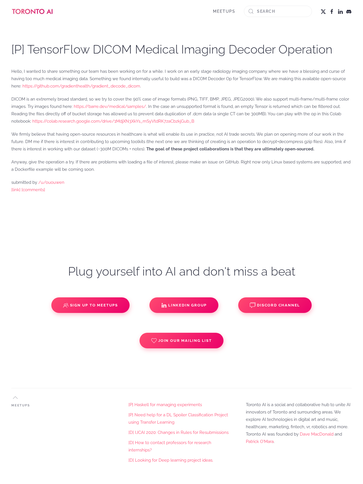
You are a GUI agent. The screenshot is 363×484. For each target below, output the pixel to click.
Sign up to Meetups (94, 305)
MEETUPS (224, 11)
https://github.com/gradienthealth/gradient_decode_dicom (81, 86)
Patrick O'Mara (260, 441)
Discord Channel (278, 305)
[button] (15, 397)
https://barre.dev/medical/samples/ (110, 106)
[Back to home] (32, 11)
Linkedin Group (187, 305)
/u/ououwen (51, 182)
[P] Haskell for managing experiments (165, 404)
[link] (15, 189)
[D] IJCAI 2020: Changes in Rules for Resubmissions (178, 432)
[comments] (33, 189)
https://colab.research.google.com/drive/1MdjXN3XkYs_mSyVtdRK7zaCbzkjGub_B (113, 121)
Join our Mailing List (185, 340)
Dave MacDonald (317, 434)
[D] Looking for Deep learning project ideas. (170, 460)
